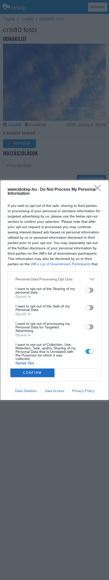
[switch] (89, 290)
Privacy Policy (83, 391)
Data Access (54, 391)
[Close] (99, 190)
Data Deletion (26, 391)
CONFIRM (32, 373)
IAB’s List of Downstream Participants (60, 264)
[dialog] (54, 290)
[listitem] (54, 279)
